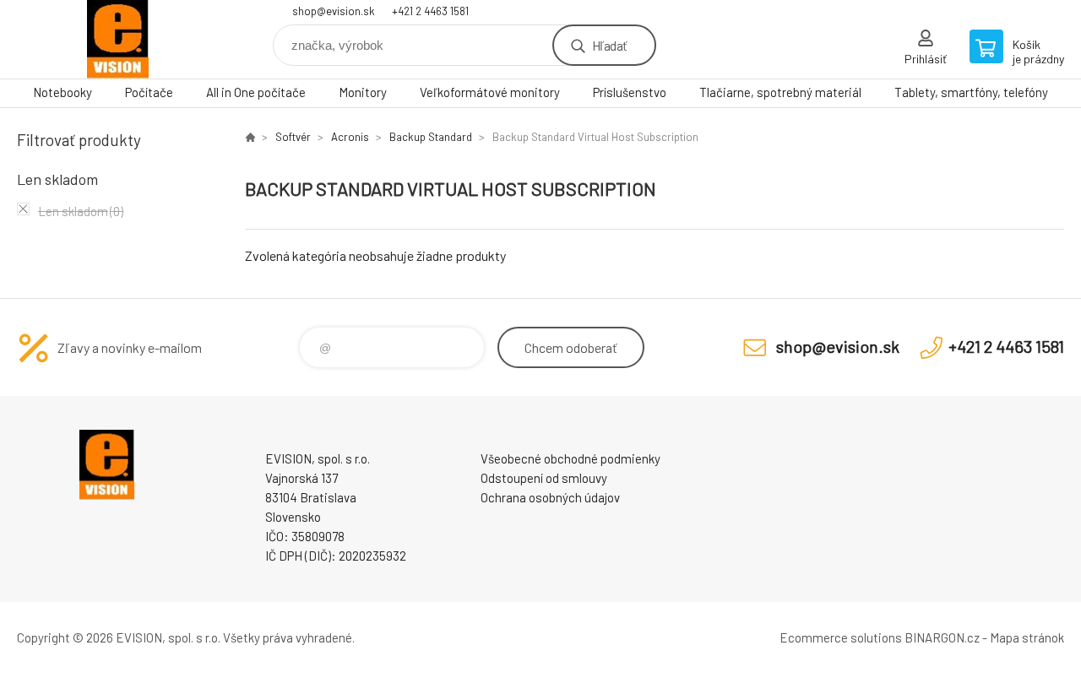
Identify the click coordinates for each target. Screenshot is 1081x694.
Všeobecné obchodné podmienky (570, 458)
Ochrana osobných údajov (550, 497)
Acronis (350, 137)
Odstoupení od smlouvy (544, 477)
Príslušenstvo (629, 92)
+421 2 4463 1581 (430, 11)
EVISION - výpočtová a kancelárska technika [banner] (118, 39)
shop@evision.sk (333, 11)
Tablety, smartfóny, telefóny (971, 92)
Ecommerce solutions (841, 637)
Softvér (293, 137)
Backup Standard (430, 137)
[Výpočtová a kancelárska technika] (250, 137)
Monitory (363, 92)
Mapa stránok (1027, 637)
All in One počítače (256, 92)
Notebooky (62, 92)
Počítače (149, 92)
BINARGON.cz (942, 637)
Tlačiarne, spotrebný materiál (780, 92)
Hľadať (609, 45)
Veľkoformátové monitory (490, 92)
